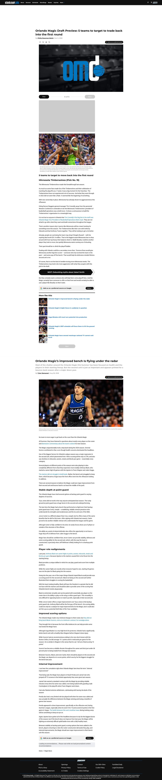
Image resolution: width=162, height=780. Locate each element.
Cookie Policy (100, 768)
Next (90, 97)
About (41, 764)
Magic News (48, 751)
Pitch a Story (43, 768)
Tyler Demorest (43, 373)
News (22, 2)
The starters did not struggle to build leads (53, 474)
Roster (50, 2)
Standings (43, 2)
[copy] (49, 42)
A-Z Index (64, 771)
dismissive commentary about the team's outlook (58, 444)
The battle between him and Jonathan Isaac (64, 710)
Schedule (35, 2)
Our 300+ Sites (100, 764)
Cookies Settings (83, 771)
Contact (80, 764)
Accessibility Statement (47, 771)
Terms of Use (81, 768)
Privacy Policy (66, 768)
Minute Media (29, 775)
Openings (64, 764)
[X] (151, 2)
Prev (43, 97)
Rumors (28, 2)
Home (41, 751)
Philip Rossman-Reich (45, 38)
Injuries (56, 2)
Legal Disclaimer (117, 768)
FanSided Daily (117, 764)
